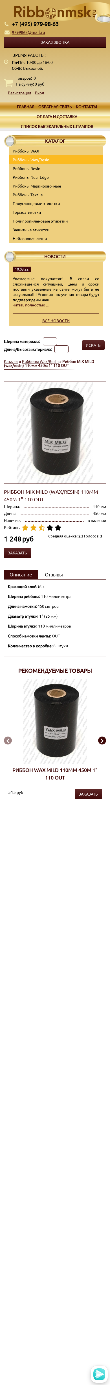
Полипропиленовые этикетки (40, 220)
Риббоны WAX (26, 150)
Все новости (56, 320)
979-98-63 (35, 23)
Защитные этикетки (31, 229)
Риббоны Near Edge (31, 177)
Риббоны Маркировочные (37, 185)
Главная (25, 106)
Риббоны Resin (26, 168)
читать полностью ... (31, 304)
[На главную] (55, 12)
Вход (39, 92)
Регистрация (19, 92)
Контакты (86, 106)
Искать (93, 345)
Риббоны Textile (28, 194)
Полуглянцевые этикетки (36, 203)
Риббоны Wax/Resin (31, 159)
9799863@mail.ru (28, 32)
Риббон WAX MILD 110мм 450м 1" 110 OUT (55, 773)
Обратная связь (55, 106)
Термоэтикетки (27, 212)
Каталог (11, 361)
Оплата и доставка (57, 116)
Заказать (88, 793)
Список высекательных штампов (57, 126)
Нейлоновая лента (30, 238)
